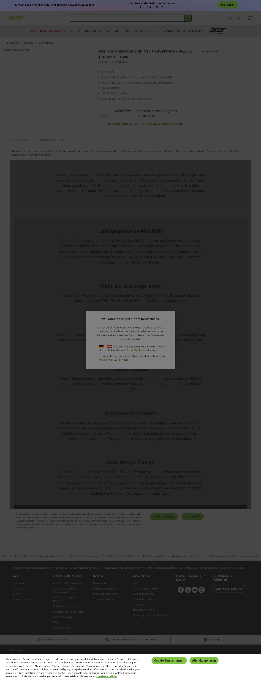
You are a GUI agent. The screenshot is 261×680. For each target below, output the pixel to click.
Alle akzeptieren (204, 660)
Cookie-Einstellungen (169, 660)
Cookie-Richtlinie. (106, 676)
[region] (130, 667)
